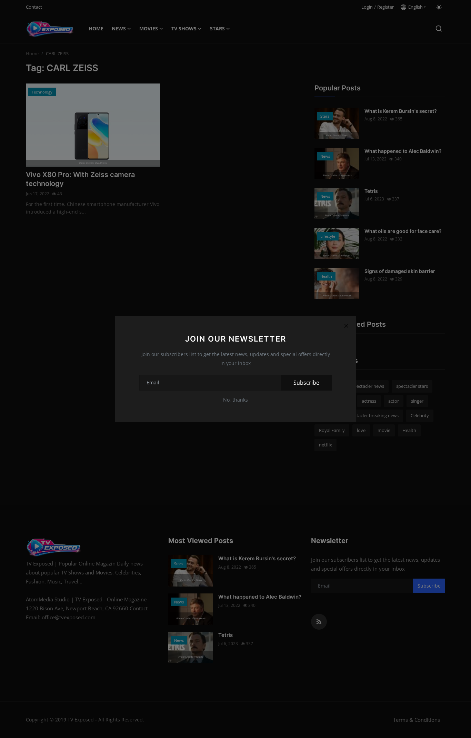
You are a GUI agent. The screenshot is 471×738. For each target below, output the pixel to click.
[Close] (346, 326)
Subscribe (306, 382)
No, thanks (235, 399)
